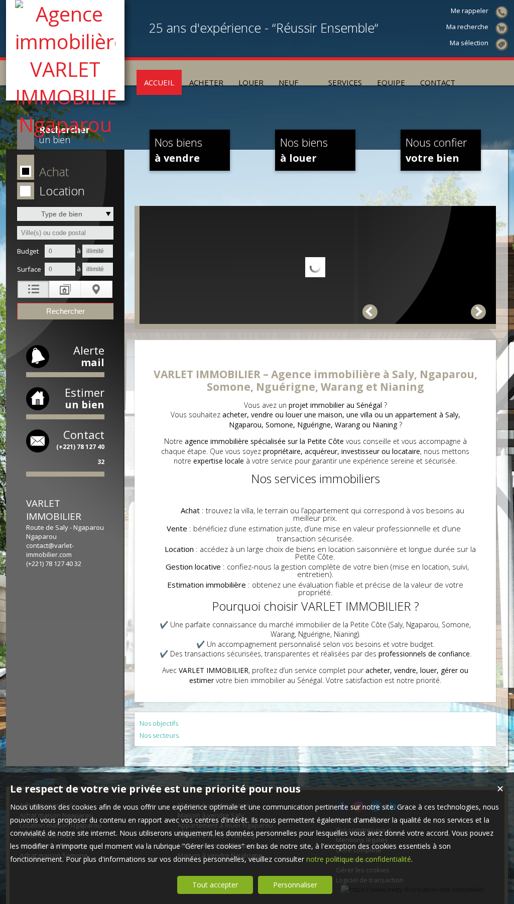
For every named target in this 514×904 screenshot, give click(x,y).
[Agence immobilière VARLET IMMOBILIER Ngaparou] (65, 124)
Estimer (84, 398)
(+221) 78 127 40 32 (53, 563)
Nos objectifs (159, 723)
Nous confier (436, 150)
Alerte (88, 356)
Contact (80, 446)
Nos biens (178, 150)
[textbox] (65, 233)
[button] (63, 172)
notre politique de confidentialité (358, 859)
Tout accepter (215, 884)
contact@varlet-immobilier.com (50, 550)
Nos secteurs (159, 735)
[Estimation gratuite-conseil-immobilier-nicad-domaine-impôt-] (313, 72)
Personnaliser (295, 884)
